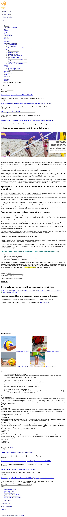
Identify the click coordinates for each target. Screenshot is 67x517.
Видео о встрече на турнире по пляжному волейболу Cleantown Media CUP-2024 (26, 103)
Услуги (6, 29)
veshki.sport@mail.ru (6, 17)
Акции (6, 37)
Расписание (7, 34)
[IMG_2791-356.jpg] (55, 290)
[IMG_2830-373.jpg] (19, 292)
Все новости (10, 90)
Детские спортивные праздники (17, 59)
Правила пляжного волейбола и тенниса (20, 48)
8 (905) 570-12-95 (6, 14)
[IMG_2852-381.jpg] (7, 292)
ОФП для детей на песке (15, 55)
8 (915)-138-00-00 (6, 11)
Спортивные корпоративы (15, 57)
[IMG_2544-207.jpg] (17, 290)
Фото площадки (12, 44)
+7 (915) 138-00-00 (30, 267)
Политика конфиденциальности (7, 515)
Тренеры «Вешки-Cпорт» (15, 70)
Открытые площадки (10, 27)
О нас (6, 32)
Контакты (7, 38)
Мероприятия (8, 35)
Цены (6, 30)
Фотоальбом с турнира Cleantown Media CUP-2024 (17, 95)
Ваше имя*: (4, 273)
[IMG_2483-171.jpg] (42, 290)
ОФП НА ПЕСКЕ (50, 366)
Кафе (9, 60)
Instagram (3, 20)
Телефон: (3, 275)
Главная (6, 26)
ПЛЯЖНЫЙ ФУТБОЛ (22, 366)
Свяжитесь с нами (6, 23)
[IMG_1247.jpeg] (6, 290)
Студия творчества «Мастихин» (17, 62)
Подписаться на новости (24, 484)
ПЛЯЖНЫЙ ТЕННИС (53, 351)
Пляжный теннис (13, 52)
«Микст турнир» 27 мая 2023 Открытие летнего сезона (18, 112)
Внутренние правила (14, 68)
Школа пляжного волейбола (16, 63)
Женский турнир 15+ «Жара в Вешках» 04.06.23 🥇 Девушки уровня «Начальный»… (27, 120)
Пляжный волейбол (13, 51)
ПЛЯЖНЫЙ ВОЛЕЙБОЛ (23, 351)
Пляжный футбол (13, 54)
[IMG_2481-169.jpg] (30, 290)
